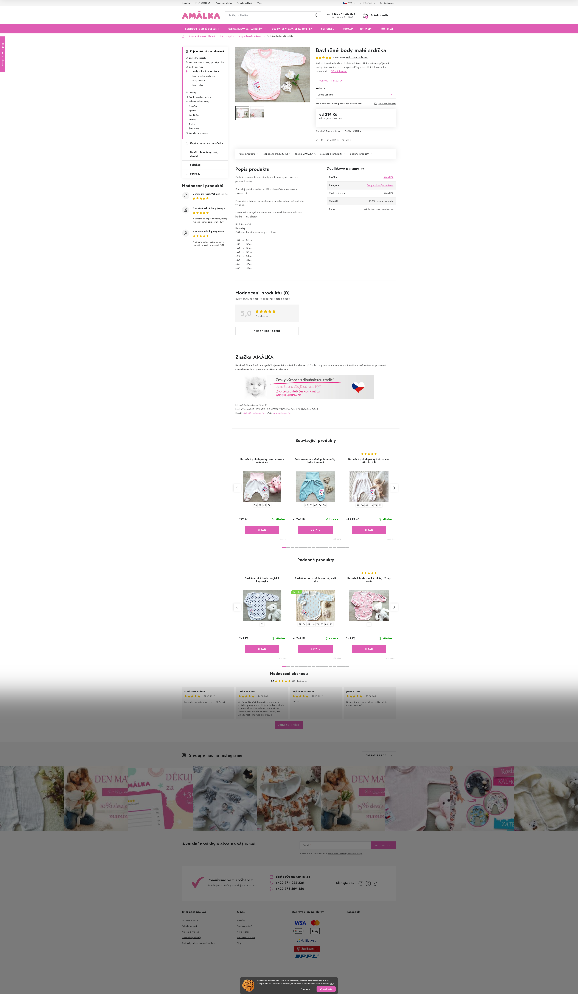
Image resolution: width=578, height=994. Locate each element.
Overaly (192, 92)
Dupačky (193, 106)
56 (255, 505)
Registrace (388, 3)
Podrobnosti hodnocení (357, 57)
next (394, 488)
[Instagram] (368, 883)
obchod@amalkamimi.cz (292, 877)
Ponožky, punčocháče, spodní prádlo (206, 62)
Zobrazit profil (376, 755)
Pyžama (192, 110)
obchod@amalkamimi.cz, (254, 413)
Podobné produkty (359, 154)
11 (330, 547)
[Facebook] (361, 883)
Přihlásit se (383, 845)
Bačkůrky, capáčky (197, 57)
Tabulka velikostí (245, 3)
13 (339, 547)
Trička (192, 124)
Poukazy (195, 173)
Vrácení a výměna (190, 931)
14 (343, 547)
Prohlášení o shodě (246, 937)
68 (264, 505)
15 (347, 547)
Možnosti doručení (387, 103)
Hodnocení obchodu (289, 673)
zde (332, 983)
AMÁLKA (357, 131)
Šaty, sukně (194, 128)
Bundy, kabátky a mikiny (200, 96)
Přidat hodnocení (267, 331)
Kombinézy (194, 115)
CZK (350, 3)
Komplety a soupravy (198, 133)
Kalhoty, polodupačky (199, 101)
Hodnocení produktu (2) (275, 154)
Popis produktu (246, 154)
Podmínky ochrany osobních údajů (198, 943)
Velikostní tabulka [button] (330, 80)
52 (358, 505)
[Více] (387, 28)
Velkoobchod (243, 931)
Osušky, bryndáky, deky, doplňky (204, 154)
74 (269, 505)
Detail (262, 530)
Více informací (339, 71)
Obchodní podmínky (191, 937)
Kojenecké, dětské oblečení (207, 51)
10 (326, 547)
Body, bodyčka (196, 66)
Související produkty (331, 154)
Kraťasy (192, 119)
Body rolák (198, 84)
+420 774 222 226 (343, 13)
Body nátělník (199, 80)
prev (237, 488)
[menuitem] (203, 28)
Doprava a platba (224, 3)
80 (324, 505)
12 (334, 547)
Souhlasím (328, 989)
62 (260, 505)
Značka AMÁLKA (304, 154)
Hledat (317, 15)
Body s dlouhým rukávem (206, 71)
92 (331, 624)
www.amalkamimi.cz (282, 413)
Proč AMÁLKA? (203, 3)
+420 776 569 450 (289, 889)
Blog (239, 943)
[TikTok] (375, 883)
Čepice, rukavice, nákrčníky (206, 143)
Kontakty (186, 3)
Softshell (195, 165)
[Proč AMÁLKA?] (304, 387)
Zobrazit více (289, 725)
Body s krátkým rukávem (204, 75)
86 (326, 624)
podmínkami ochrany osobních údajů (345, 853)
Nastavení (306, 989)
